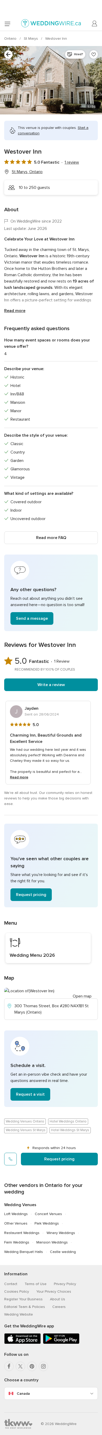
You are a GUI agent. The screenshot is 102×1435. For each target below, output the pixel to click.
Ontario (11, 38)
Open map (82, 996)
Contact (10, 1284)
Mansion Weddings (52, 1242)
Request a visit (30, 1094)
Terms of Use (36, 1284)
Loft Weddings (16, 1214)
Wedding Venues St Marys (26, 1130)
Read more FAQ (51, 537)
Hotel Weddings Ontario (68, 1121)
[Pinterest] (32, 1366)
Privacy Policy (65, 1284)
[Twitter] (20, 1366)
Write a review (51, 684)
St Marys (31, 38)
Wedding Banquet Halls (23, 1252)
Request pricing (31, 894)
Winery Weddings (61, 1233)
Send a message (32, 618)
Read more (14, 310)
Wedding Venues (20, 1204)
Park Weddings (47, 1223)
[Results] (8, 54)
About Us (57, 1299)
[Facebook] (9, 1366)
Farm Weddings (16, 1242)
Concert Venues (48, 1214)
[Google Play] (61, 1343)
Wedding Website (18, 1314)
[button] (51, 593)
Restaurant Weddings (21, 1233)
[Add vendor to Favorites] (93, 54)
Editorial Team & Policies (24, 1307)
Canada (23, 1393)
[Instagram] (43, 1366)
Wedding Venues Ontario (25, 1121)
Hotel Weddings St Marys (70, 1130)
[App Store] (22, 1343)
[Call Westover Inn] (10, 1159)
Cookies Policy (16, 1291)
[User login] (94, 23)
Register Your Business (23, 1299)
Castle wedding (63, 1252)
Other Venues (15, 1223)
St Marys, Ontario (27, 171)
